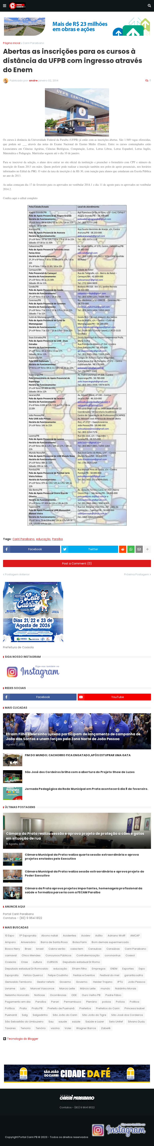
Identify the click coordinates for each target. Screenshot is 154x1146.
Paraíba (57, 539)
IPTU (120, 982)
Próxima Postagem (136, 574)
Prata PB (37, 1008)
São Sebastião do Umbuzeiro (24, 1021)
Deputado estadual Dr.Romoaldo (26, 969)
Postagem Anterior (17, 574)
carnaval (11, 955)
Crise (24, 962)
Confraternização (88, 955)
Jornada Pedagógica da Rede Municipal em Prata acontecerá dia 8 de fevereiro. (86, 789)
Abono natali (49, 935)
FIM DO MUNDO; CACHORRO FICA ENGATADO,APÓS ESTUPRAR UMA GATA (78, 755)
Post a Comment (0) (77, 563)
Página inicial (11, 43)
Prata (23, 1008)
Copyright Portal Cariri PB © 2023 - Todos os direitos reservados (46, 1137)
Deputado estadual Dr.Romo (81, 962)
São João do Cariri (65, 1015)
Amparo (10, 942)
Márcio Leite (88, 988)
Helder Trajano (102, 982)
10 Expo (9, 935)
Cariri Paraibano (33, 43)
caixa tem (76, 949)
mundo (105, 988)
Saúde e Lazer (94, 1021)
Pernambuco (72, 1002)
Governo (65, 982)
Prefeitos (85, 1008)
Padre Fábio (113, 995)
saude (63, 1021)
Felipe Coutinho (58, 975)
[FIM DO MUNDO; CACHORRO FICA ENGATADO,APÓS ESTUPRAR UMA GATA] (12, 759)
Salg (25, 1015)
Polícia (120, 1002)
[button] (4, 6)
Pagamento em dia (17, 1002)
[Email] (139, 549)
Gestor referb (46, 982)
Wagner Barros (86, 1028)
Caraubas (94, 949)
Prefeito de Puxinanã (61, 1008)
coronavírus (113, 955)
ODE (74, 995)
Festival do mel (109, 975)
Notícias (39, 995)
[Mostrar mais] (147, 549)
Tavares (10, 1028)
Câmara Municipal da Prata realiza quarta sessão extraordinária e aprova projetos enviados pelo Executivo (82, 857)
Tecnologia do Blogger (22, 1038)
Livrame (10, 988)
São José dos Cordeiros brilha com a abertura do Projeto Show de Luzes (80, 772)
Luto (22, 988)
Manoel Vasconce (42, 988)
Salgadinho (40, 1015)
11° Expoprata (27, 935)
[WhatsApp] (131, 549)
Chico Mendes (31, 955)
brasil (40, 949)
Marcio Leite (67, 988)
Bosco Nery (12, 949)
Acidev (85, 935)
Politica (134, 1002)
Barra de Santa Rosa (54, 942)
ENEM (113, 969)
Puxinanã (11, 1015)
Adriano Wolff (116, 935)
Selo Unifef (116, 1021)
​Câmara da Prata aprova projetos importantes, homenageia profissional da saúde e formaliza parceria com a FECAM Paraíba (83, 890)
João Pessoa (136, 982)
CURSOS (52, 962)
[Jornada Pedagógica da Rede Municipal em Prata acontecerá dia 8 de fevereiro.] (12, 793)
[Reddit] (122, 549)
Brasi (28, 949)
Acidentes (69, 935)
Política (10, 1008)
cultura (37, 962)
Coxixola (10, 962)
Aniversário (28, 942)
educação (43, 539)
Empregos (98, 969)
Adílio (99, 935)
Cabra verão (57, 949)
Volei (68, 1028)
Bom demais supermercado (110, 942)
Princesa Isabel (135, 1008)
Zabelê (105, 1028)
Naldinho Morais (125, 988)
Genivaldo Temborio (18, 982)
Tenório (41, 1028)
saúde (76, 1021)
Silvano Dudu (136, 1021)
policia (106, 1002)
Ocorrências (58, 995)
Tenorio (26, 1028)
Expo (142, 969)
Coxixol (130, 955)
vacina (55, 1028)
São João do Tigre (94, 1015)
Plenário (91, 1002)
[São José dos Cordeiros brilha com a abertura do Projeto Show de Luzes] (12, 776)
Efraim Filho (79, 969)
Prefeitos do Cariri (108, 1008)
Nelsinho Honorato (17, 995)
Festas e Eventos (84, 975)
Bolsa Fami (80, 942)
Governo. (82, 982)
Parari (55, 1002)
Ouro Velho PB (91, 995)
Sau (51, 1021)
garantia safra (133, 975)
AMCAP (135, 935)
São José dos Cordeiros (127, 1015)
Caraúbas (113, 949)
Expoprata (11, 975)
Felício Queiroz (33, 975)
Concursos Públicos (58, 955)
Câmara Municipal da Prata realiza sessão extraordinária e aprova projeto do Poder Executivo (84, 873)
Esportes (128, 969)
